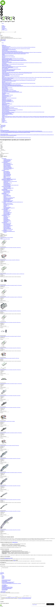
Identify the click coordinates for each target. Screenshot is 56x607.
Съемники (5, 232)
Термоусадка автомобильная (8, 167)
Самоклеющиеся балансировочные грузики (24, 137)
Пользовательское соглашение (6, 580)
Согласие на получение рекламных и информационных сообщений (11, 583)
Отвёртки (5, 196)
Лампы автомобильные (7, 163)
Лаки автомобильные (7, 183)
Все (1, 152)
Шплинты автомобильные (7, 177)
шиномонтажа (15, 542)
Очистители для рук (6, 205)
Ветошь (5, 202)
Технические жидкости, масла (8, 159)
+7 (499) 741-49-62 (2, 125)
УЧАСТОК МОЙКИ (5, 132)
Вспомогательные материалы (8, 182)
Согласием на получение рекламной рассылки (24, 598)
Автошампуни (6, 210)
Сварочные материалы (7, 191)
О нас (3, 575)
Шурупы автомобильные (7, 178)
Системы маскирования (7, 185)
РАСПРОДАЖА (23, 131)
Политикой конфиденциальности (26, 597)
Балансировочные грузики (4, 134)
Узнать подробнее (34, 604)
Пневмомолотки (6, 217)
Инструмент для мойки (7, 214)
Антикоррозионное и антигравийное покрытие (10, 181)
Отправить (2, 599)
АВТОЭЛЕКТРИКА (5, 585)
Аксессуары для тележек (7, 187)
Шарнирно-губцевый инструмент (8, 200)
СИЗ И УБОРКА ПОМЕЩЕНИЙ (6, 588)
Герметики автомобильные (7, 160)
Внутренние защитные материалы (8, 204)
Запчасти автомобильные (33, 134)
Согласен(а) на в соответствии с (16, 597)
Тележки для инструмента (7, 188)
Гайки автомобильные (7, 173)
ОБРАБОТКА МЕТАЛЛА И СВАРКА (16, 131)
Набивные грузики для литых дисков (13, 137)
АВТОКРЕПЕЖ (4, 586)
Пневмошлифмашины (7, 219)
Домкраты (14, 135)
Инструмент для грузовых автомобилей (9, 231)
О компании (2, 572)
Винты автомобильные (7, 172)
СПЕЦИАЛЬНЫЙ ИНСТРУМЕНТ (25, 132)
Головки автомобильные (7, 195)
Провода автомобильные (7, 165)
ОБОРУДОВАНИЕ (8, 131)
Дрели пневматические (7, 216)
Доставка (3, 576)
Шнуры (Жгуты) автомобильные (8, 135)
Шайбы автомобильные (7, 176)
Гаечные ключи (6, 194)
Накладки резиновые (40, 134)
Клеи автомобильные (7, 161)
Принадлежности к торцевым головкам (9, 197)
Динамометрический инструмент (8, 198)
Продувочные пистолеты (7, 220)
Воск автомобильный (7, 211)
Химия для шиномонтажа (7, 228)
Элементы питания (6, 169)
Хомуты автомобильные (7, 175)
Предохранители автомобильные (8, 164)
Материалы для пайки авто (7, 166)
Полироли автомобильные (7, 213)
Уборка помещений (6, 208)
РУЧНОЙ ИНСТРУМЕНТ (29, 131)
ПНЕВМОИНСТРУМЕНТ (11, 132)
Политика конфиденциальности (6, 579)
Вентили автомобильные (11, 134)
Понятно (50, 604)
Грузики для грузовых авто (4, 137)
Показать (2, 156)
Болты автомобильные (7, 171)
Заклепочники (6, 218)
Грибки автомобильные (18, 134)
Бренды (3, 578)
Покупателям (2, 573)
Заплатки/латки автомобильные (25, 134)
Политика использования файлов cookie (7, 582)
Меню (3, 23)
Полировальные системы (7, 184)
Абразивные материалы (7, 180)
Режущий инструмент (7, 199)
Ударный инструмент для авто (8, 201)
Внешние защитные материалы (8, 203)
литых (14, 560)
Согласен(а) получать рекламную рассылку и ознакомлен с (16, 598)
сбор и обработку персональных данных (11, 597)
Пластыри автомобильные (47, 134)
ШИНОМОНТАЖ (17, 132)
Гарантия (3, 577)
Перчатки (5, 206)
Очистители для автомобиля (8, 212)
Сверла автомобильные (7, 192)
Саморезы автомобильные (7, 174)
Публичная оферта (4, 581)
